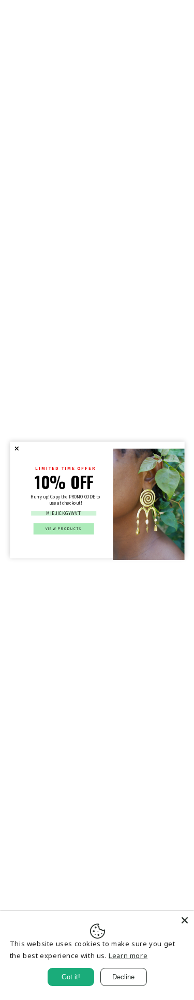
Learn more (128, 955)
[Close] (185, 920)
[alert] (97, 500)
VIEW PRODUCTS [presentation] (64, 528)
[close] (16, 449)
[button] (16, 449)
